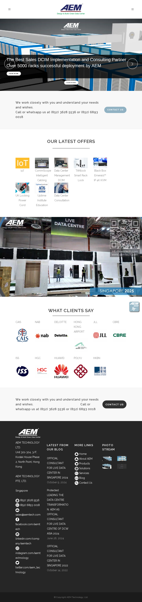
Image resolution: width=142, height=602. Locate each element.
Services (83, 473)
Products (84, 463)
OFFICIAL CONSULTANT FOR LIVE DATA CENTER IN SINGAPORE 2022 (57, 556)
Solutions (84, 468)
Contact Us (115, 110)
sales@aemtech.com (28, 514)
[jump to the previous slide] (9, 63)
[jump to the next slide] (132, 63)
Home (82, 453)
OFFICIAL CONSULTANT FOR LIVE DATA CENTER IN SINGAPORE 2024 (57, 468)
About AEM (85, 458)
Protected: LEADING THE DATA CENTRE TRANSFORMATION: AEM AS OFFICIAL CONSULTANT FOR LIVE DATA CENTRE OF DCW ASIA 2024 (57, 512)
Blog (81, 477)
